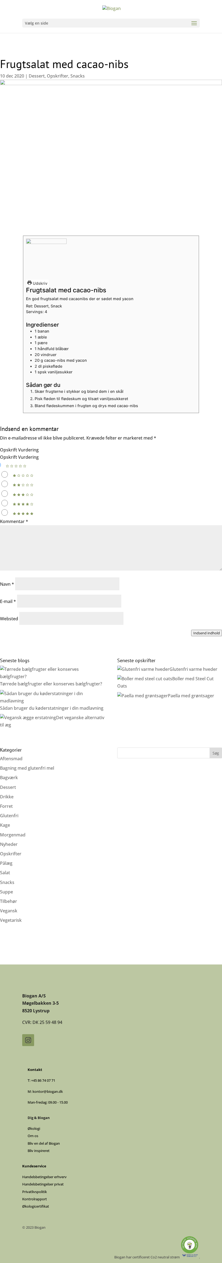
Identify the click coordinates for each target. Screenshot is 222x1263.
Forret (6, 806)
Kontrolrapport (34, 1199)
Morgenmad (12, 835)
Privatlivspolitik (34, 1191)
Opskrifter (57, 76)
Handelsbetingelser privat (43, 1184)
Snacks (77, 76)
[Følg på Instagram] (28, 1040)
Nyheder (9, 844)
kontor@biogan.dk (47, 1091)
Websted (9, 619)
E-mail (8, 601)
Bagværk (9, 777)
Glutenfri (9, 816)
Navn (7, 584)
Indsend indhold (206, 633)
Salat (5, 873)
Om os (33, 1135)
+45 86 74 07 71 (43, 1080)
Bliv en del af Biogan (44, 1143)
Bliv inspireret (39, 1150)
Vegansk (8, 911)
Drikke (7, 797)
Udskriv (39, 283)
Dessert (37, 76)
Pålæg (6, 863)
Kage (5, 825)
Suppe (6, 892)
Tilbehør (8, 901)
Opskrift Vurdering (19, 450)
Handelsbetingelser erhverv (44, 1176)
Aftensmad (11, 759)
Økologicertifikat (35, 1206)
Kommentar (14, 521)
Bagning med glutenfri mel (27, 768)
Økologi (34, 1128)
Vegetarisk (11, 920)
